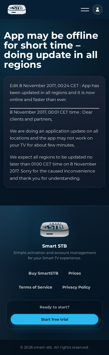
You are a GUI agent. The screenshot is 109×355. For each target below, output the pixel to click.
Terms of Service (35, 287)
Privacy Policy (76, 287)
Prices (74, 273)
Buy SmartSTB (43, 273)
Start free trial (54, 319)
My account (98, 9)
